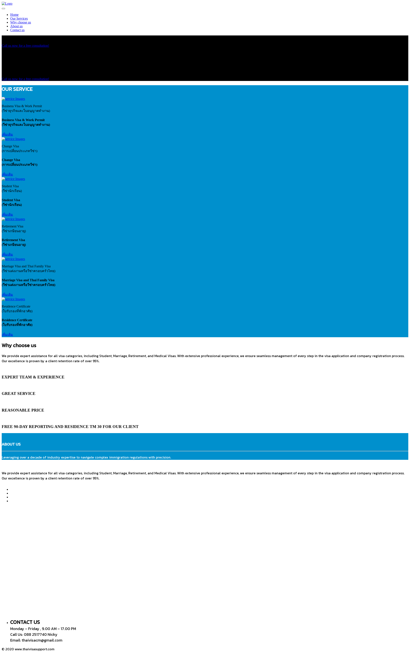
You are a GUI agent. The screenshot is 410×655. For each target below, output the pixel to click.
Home (14, 14)
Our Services (19, 18)
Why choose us (20, 22)
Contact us (17, 30)
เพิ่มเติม (7, 134)
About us (16, 26)
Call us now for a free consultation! (25, 45)
